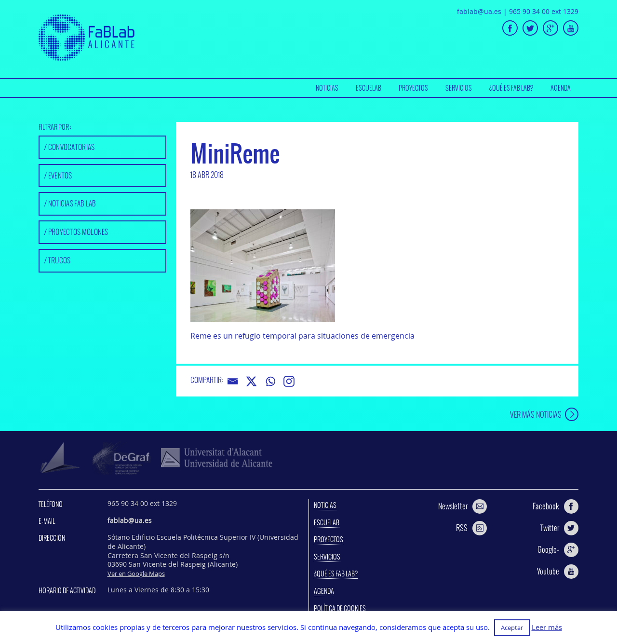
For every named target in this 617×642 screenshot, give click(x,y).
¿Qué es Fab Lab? (511, 88)
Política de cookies (340, 608)
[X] (251, 381)
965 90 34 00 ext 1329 (543, 11)
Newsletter (453, 506)
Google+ (548, 549)
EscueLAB (368, 88)
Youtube (548, 571)
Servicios (458, 88)
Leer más (547, 627)
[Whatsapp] (270, 381)
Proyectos (413, 88)
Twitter (549, 527)
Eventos (60, 175)
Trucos (59, 260)
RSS (462, 527)
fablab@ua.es (479, 11)
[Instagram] (289, 381)
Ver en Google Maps (136, 573)
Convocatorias (71, 147)
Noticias (327, 88)
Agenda (560, 88)
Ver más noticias (536, 414)
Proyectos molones (78, 232)
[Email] (232, 381)
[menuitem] (327, 88)
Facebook (546, 506)
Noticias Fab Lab (72, 203)
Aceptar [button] (512, 627)
